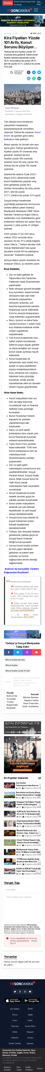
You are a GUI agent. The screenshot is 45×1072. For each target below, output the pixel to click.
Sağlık (30, 1015)
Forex (14, 1020)
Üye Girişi (39, 3)
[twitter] (39, 72)
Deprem (30, 1043)
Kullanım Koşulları (7, 1068)
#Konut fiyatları (12, 665)
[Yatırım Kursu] (22, 754)
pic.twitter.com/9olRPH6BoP (22, 610)
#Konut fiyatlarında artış (15, 660)
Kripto (30, 1020)
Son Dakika (15, 1009)
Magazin (30, 1032)
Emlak (15, 33)
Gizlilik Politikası (29, 1068)
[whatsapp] (34, 78)
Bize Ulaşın (19, 1068)
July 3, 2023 (29, 617)
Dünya (15, 1015)
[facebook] (28, 72)
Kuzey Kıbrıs (30, 1026)
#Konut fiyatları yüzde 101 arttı (18, 671)
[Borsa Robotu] (22, 634)
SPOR (30, 1009)
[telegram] (28, 78)
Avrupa (30, 1038)
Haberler (7, 33)
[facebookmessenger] (34, 72)
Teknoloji (15, 1026)
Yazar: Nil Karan (12, 108)
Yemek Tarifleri (15, 1043)
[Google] (13, 1000)
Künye (39, 1068)
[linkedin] (39, 78)
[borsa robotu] (22, 21)
